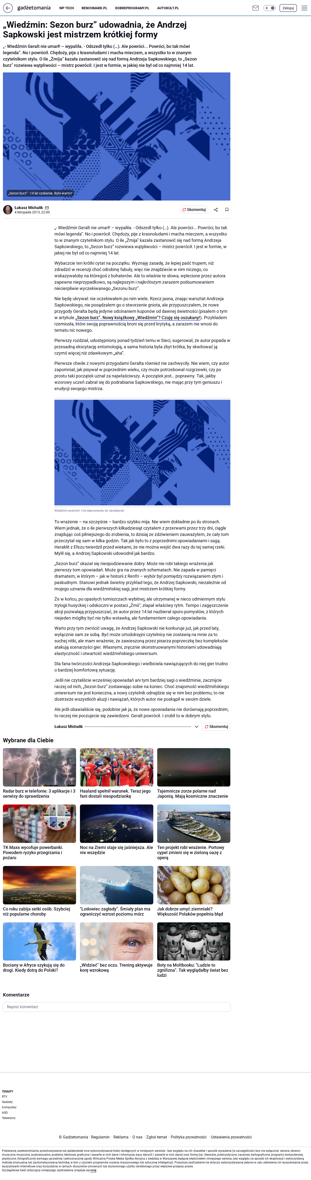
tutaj (93, 1170)
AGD (5, 1112)
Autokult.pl (168, 8)
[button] (269, 8)
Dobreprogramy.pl (132, 8)
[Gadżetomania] (38, 8)
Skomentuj (196, 209)
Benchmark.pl (94, 8)
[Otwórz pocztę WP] (255, 8)
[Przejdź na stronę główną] (8, 11)
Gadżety (7, 1102)
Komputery (9, 1107)
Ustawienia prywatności (230, 1137)
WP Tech (66, 8)
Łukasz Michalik (29, 207)
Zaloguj (288, 8)
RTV (4, 1096)
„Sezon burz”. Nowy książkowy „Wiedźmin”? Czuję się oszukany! (137, 317)
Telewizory (9, 1118)
